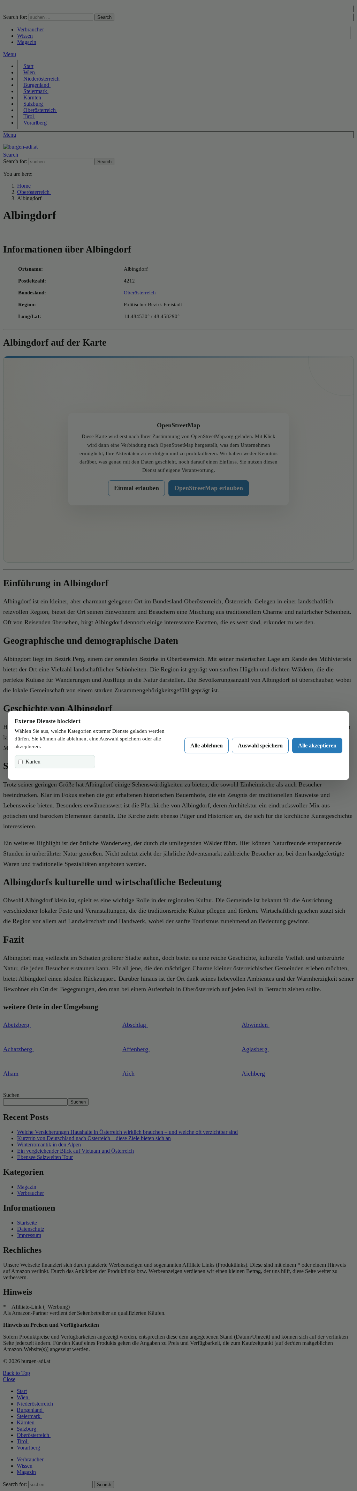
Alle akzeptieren (317, 745)
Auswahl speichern (260, 745)
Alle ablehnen (206, 745)
